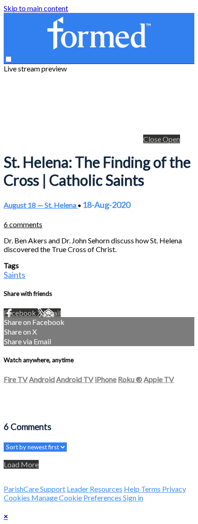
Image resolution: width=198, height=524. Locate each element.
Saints (14, 275)
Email (52, 312)
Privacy (174, 488)
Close (153, 139)
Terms (151, 488)
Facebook (20, 312)
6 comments (23, 224)
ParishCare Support (34, 488)
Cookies (17, 497)
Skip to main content (36, 8)
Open (171, 139)
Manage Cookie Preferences (77, 497)
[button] (9, 59)
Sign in (133, 497)
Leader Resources (94, 488)
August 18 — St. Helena (41, 204)
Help (132, 488)
